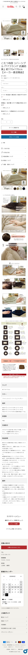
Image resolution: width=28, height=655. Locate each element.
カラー (2, 87)
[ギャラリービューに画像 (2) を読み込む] (14, 53)
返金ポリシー (11, 646)
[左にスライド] (1, 53)
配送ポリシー (14, 649)
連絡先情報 (20, 649)
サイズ (2, 80)
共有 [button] (4, 142)
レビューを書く (14, 524)
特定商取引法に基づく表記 (8, 628)
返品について (4, 621)
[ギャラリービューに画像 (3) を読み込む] (21, 53)
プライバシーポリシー (7, 632)
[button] (3, 6)
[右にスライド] (26, 53)
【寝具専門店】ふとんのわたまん (13, 645)
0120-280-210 (5, 554)
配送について (4, 617)
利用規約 (3, 624)
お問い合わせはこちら (14, 547)
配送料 (5, 77)
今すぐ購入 (14, 132)
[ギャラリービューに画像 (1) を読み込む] (7, 53)
